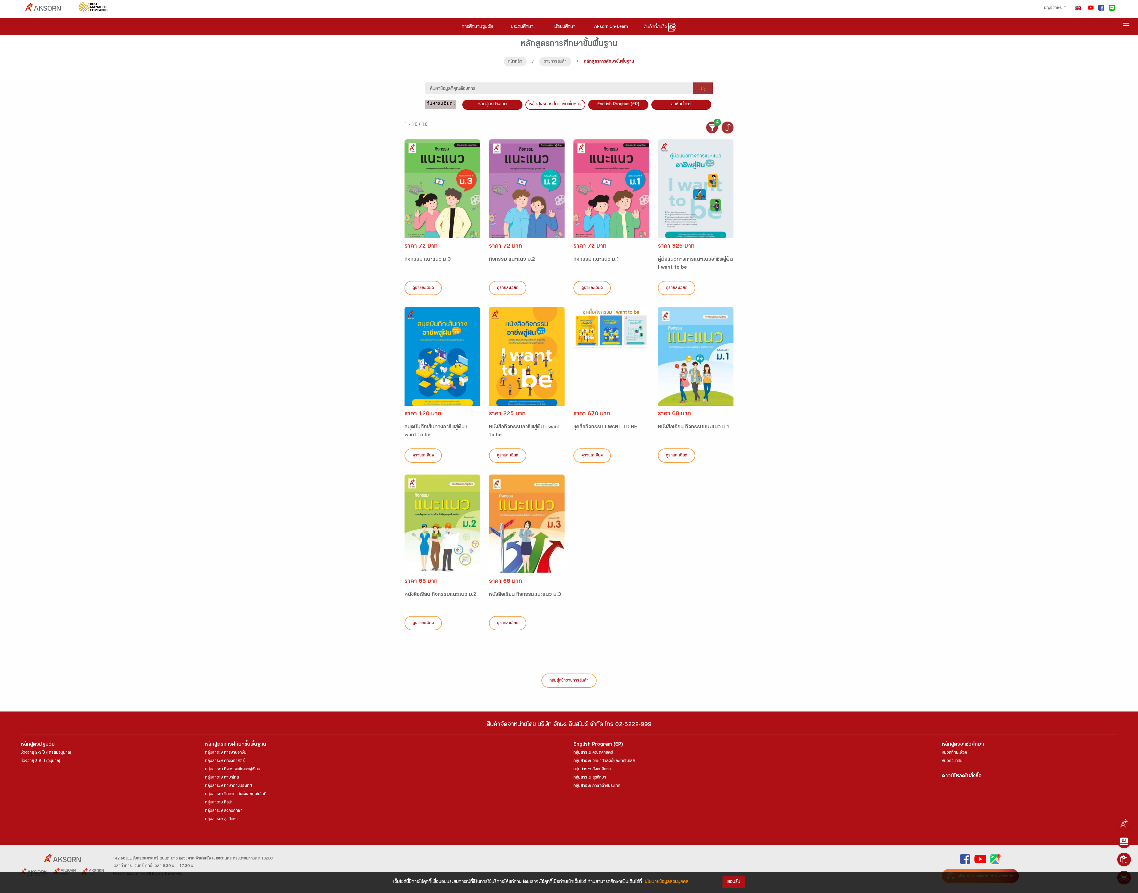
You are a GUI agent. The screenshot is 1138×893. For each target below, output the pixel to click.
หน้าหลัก (515, 62)
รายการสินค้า (555, 62)
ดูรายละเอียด (423, 288)
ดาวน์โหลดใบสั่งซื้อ (962, 776)
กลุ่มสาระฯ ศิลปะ (219, 803)
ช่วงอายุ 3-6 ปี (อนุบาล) (40, 761)
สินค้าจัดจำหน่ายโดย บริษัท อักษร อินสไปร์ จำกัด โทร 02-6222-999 (569, 725)
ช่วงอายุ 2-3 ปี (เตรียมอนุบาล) (46, 753)
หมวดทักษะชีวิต (954, 753)
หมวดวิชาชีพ (952, 761)
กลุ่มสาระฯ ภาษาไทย (222, 778)
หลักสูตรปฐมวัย (38, 745)
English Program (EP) (618, 104)
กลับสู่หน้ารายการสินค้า (569, 681)
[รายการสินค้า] (1124, 859)
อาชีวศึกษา (681, 104)
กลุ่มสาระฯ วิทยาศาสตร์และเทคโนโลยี (235, 794)
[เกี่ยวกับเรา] (1124, 823)
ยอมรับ (733, 882)
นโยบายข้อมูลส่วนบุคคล (666, 882)
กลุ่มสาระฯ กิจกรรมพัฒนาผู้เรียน (232, 769)
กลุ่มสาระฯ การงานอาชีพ (226, 753)
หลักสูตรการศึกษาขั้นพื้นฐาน (555, 104)
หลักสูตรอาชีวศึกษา (963, 745)
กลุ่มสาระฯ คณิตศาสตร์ (225, 761)
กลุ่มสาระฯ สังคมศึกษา (223, 811)
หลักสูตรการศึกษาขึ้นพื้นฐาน (235, 745)
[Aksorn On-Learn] (1124, 841)
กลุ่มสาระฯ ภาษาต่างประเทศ (228, 786)
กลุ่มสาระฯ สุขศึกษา (221, 819)
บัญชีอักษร (1053, 8)
